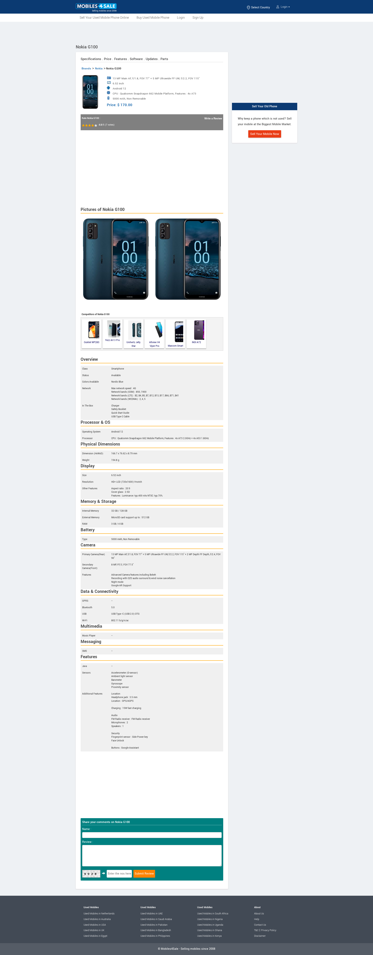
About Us (259, 913)
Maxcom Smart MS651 (175, 346)
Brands (86, 68)
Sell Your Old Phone (264, 106)
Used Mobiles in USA (95, 925)
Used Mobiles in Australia (97, 919)
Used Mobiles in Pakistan (153, 925)
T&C (256, 930)
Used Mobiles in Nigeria (210, 919)
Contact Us (260, 925)
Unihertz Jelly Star (133, 344)
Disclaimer (260, 936)
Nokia (99, 68)
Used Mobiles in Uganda (210, 925)
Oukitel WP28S (91, 342)
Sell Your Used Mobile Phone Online (104, 17)
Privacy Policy (268, 930)
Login (284, 7)
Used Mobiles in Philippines (155, 936)
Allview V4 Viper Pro (154, 344)
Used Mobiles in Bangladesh (155, 930)
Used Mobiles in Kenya (209, 936)
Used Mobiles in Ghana (209, 930)
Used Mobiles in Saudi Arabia (156, 919)
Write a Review (213, 118)
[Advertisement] (186, 32)
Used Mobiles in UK (94, 930)
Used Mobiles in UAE (151, 913)
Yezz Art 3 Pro (112, 340)
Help (256, 919)
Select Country (260, 7)
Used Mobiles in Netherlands (99, 913)
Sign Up (198, 17)
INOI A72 (196, 342)
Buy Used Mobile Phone (153, 17)
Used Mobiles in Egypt (95, 936)
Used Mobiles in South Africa (212, 913)
